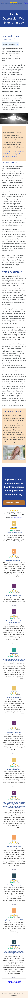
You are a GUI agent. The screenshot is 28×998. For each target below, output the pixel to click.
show (16, 44)
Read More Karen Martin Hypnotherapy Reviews (14, 981)
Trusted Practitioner (17, 517)
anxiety (4, 178)
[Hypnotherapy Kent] (2, 3)
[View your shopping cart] (1, 8)
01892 (26, 2)
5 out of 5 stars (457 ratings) (13, 3)
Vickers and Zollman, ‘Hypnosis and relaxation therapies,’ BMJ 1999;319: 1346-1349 (13, 154)
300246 (26, 3)
